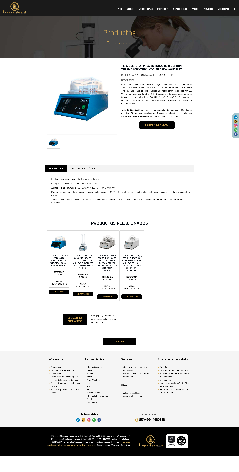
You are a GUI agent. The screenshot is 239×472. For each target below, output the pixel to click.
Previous (43, 100)
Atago (89, 386)
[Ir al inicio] (15, 8)
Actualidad (208, 9)
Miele (89, 370)
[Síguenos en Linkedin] (236, 117)
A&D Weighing (93, 380)
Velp (89, 389)
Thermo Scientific (94, 367)
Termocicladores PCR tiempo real (175, 373)
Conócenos (56, 367)
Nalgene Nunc (93, 392)
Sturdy (90, 399)
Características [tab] (56, 168)
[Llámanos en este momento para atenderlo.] (236, 121)
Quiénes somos (146, 9)
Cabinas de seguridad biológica (174, 370)
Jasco (89, 383)
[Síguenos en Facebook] (236, 134)
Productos (161, 9)
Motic (89, 376)
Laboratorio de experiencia (62, 370)
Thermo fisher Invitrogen (97, 396)
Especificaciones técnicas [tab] (83, 168)
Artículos (195, 9)
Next (120, 143)
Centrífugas (165, 367)
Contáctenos (223, 9)
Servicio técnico (180, 9)
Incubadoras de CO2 (169, 376)
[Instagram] (236, 125)
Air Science (92, 373)
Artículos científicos (131, 393)
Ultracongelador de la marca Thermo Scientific (76, 445)
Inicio (119, 9)
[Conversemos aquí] (236, 129)
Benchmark (92, 402)
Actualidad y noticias (132, 396)
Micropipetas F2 (167, 380)
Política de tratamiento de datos (64, 380)
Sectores (130, 9)
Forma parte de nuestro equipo (64, 376)
